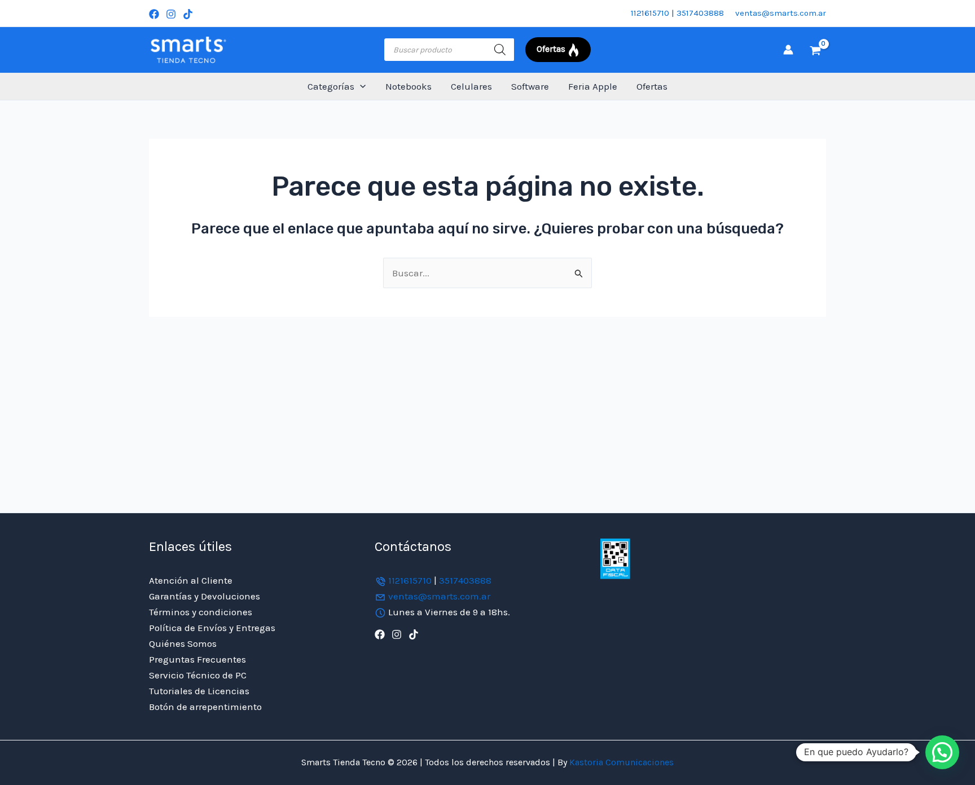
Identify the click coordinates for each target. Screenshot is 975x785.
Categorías (331, 86)
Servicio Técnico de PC (198, 675)
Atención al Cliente (190, 580)
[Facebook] (154, 14)
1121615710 (650, 13)
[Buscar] (500, 49)
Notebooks (408, 86)
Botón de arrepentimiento (205, 706)
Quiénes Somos (183, 643)
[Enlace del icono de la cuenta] (788, 50)
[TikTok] (188, 14)
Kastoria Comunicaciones (620, 762)
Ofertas (651, 86)
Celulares (471, 86)
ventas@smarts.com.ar (780, 13)
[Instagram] (171, 14)
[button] (360, 86)
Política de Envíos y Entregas (212, 627)
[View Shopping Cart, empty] (815, 49)
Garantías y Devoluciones (204, 596)
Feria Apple (592, 86)
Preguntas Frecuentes (197, 659)
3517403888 (700, 13)
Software (530, 86)
